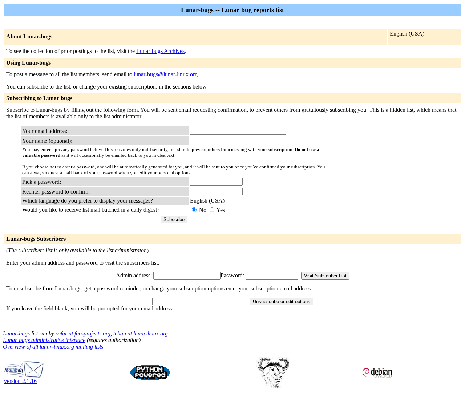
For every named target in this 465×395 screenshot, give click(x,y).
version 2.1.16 (20, 381)
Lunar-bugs (16, 333)
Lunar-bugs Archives (160, 51)
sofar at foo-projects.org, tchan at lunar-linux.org (112, 333)
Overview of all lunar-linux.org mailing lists (53, 346)
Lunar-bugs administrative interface (44, 340)
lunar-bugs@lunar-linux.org (166, 74)
